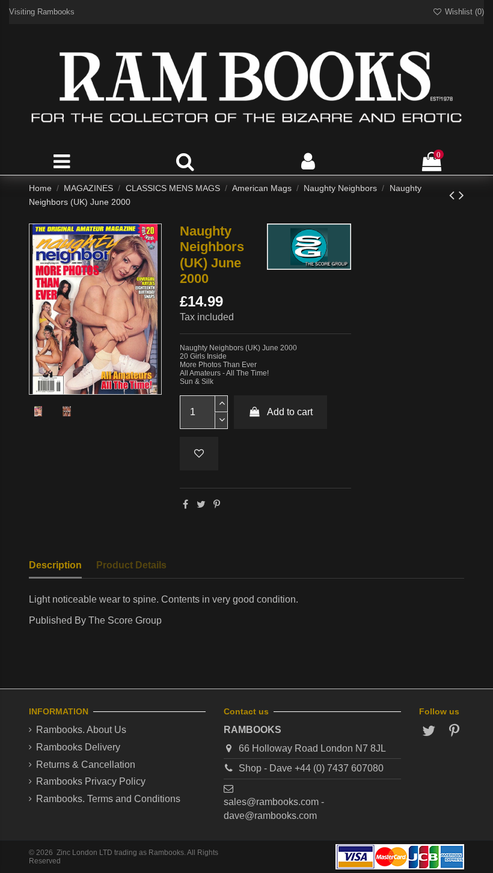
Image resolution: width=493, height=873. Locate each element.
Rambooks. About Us (81, 730)
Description (55, 565)
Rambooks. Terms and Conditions (108, 799)
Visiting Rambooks (42, 11)
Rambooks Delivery (78, 747)
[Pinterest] (216, 504)
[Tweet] (201, 504)
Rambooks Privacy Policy (90, 781)
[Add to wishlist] (199, 453)
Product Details (131, 565)
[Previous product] (454, 195)
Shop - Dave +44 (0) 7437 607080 (311, 768)
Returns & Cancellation (85, 764)
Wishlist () (463, 11)
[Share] (185, 504)
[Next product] (461, 195)
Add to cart (290, 412)
